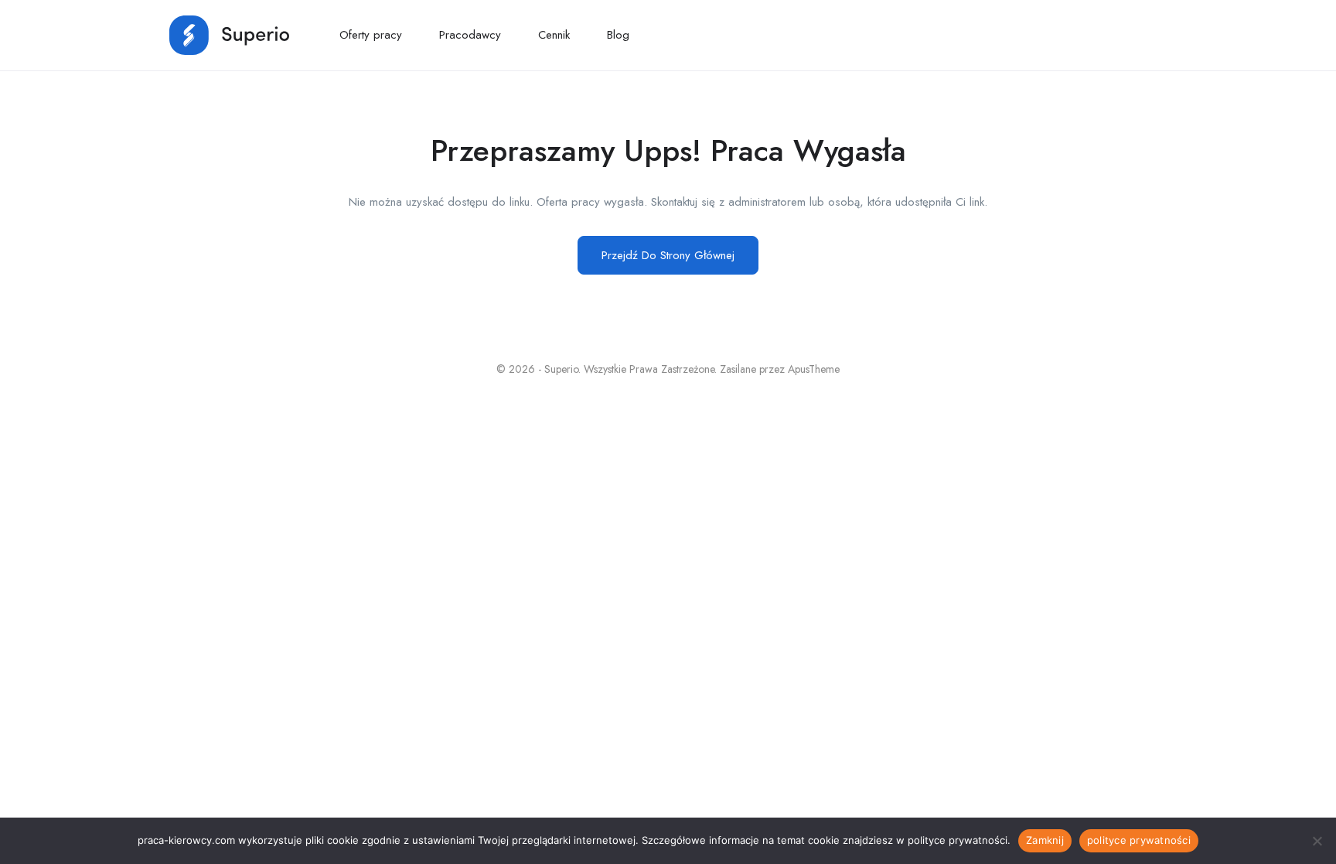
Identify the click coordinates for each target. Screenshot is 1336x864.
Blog (618, 34)
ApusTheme (814, 369)
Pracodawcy (470, 34)
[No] (1316, 841)
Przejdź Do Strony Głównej (668, 255)
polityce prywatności (1139, 840)
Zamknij (1045, 840)
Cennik (554, 34)
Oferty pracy (370, 34)
